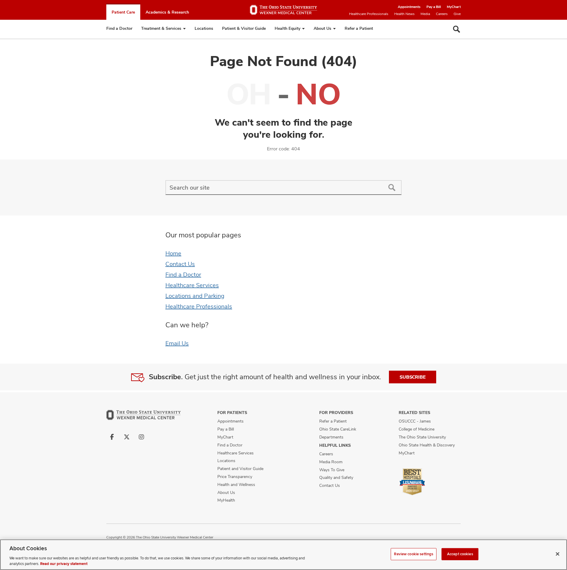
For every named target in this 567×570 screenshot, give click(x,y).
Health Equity (287, 28)
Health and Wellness (236, 484)
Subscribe (413, 377)
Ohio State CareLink (337, 429)
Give (457, 14)
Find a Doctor (119, 28)
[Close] (557, 554)
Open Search (456, 29)
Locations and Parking (194, 296)
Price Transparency (234, 476)
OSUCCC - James (415, 421)
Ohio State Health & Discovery (427, 445)
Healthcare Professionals (368, 14)
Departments (331, 437)
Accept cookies (460, 554)
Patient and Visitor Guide (240, 468)
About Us (322, 28)
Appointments (409, 7)
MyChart (454, 7)
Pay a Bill (433, 7)
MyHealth (226, 500)
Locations (204, 28)
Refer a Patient (359, 28)
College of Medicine (416, 429)
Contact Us (180, 264)
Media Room (331, 461)
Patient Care (123, 12)
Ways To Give (331, 469)
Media (425, 14)
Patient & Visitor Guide (244, 28)
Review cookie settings (413, 554)
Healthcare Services (192, 285)
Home (173, 253)
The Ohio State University (422, 437)
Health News (404, 14)
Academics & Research (167, 12)
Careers (442, 14)
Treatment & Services (161, 28)
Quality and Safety (336, 477)
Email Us (177, 343)
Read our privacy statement (63, 563)
